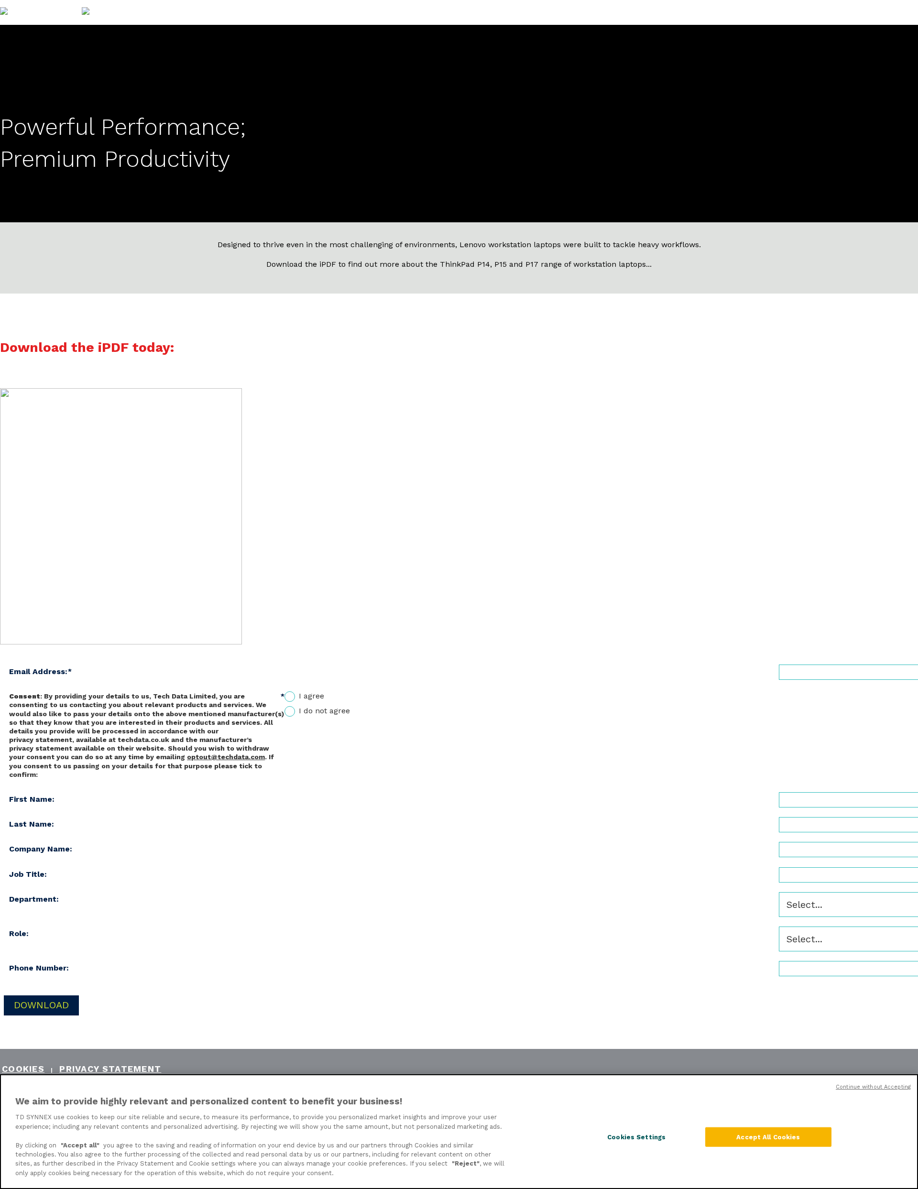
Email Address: (40, 671)
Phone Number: (39, 967)
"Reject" (466, 1163)
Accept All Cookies (768, 1136)
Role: (19, 933)
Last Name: (31, 824)
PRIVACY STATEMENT (110, 1069)
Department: (34, 899)
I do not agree (324, 710)
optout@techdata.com (226, 757)
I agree (311, 695)
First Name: (32, 799)
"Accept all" (80, 1145)
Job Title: (28, 874)
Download (41, 1005)
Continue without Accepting (873, 1087)
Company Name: (40, 848)
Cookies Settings (636, 1136)
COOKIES (23, 1069)
